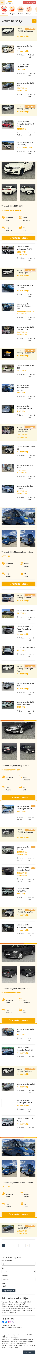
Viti (2, 1268)
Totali (3, 1283)
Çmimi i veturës (7, 1260)
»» (27, 1245)
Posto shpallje (29, 3)
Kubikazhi (5, 1276)
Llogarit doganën (8, 1291)
